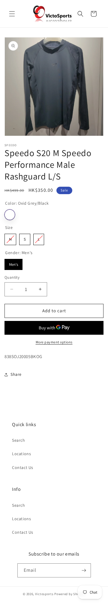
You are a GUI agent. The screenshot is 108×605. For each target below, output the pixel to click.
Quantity (12, 277)
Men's (13, 263)
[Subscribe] (84, 570)
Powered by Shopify (69, 594)
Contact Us (22, 467)
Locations (21, 453)
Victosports (44, 594)
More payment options (54, 342)
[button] (12, 13)
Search (18, 440)
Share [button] (16, 374)
